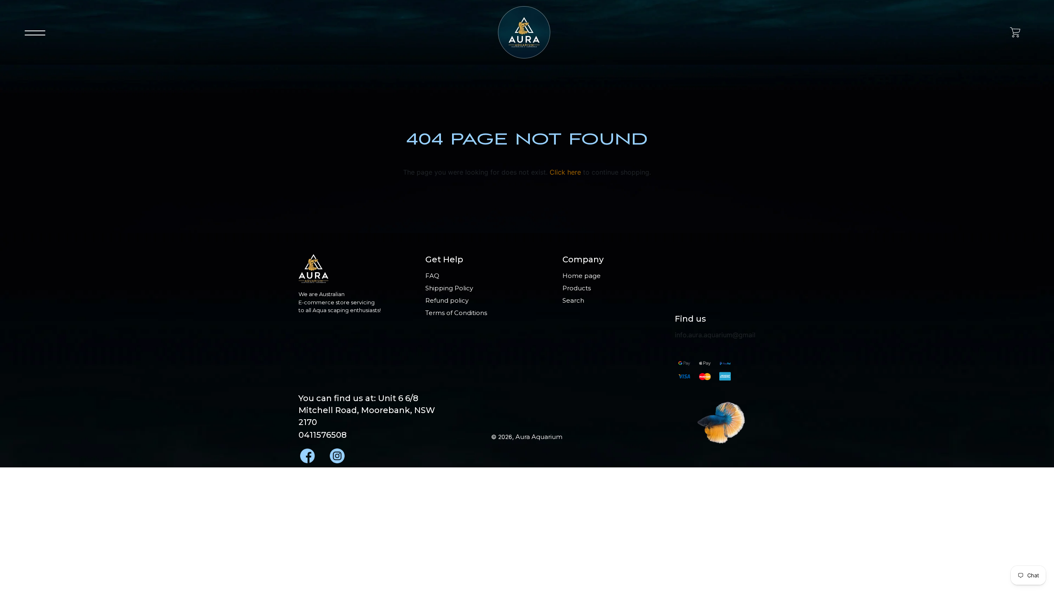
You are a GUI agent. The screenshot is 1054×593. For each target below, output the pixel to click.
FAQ (432, 276)
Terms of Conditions (456, 313)
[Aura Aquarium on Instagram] (336, 453)
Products (576, 288)
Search (573, 300)
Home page (581, 276)
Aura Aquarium (538, 437)
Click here (565, 172)
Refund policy (447, 300)
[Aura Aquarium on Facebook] (306, 453)
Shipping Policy (449, 288)
